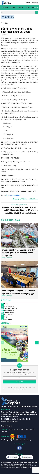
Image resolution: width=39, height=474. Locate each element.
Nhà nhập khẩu (30, 429)
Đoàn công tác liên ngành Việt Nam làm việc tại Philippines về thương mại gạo (18, 292)
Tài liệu (28, 7)
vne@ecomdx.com (11, 421)
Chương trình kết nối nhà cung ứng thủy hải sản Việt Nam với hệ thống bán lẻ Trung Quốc (18, 253)
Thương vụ (20, 7)
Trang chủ (5, 7)
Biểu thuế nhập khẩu (7, 310)
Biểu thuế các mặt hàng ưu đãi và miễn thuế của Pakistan (29, 210)
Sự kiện (23, 429)
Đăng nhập (35, 2)
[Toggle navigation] (7, 17)
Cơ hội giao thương (7, 306)
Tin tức (13, 7)
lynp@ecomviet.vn (13, 195)
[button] (37, 8)
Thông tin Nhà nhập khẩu (9, 308)
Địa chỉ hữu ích (6, 319)
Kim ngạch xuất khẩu (8, 312)
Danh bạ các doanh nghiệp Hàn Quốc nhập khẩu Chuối (10, 210)
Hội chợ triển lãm (7, 314)
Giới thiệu (27, 2)
